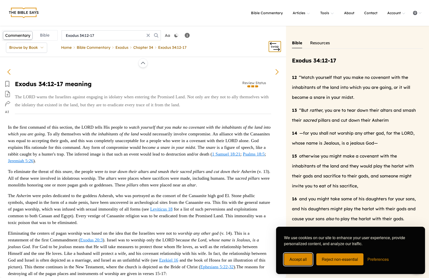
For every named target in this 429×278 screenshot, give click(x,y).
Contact (370, 13)
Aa (167, 35)
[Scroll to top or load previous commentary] (143, 63)
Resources (320, 42)
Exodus (121, 47)
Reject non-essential (340, 259)
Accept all (298, 259)
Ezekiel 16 (168, 260)
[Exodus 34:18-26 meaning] (277, 72)
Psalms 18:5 (254, 154)
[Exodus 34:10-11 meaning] (9, 72)
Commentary (17, 35)
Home (66, 47)
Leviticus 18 (161, 209)
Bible (44, 35)
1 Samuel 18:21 (226, 154)
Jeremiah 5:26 (20, 160)
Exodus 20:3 (91, 239)
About (349, 13)
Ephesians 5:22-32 (217, 266)
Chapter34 (143, 47)
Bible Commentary (267, 13)
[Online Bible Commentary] (24, 13)
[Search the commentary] (156, 35)
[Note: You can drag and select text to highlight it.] (187, 35)
